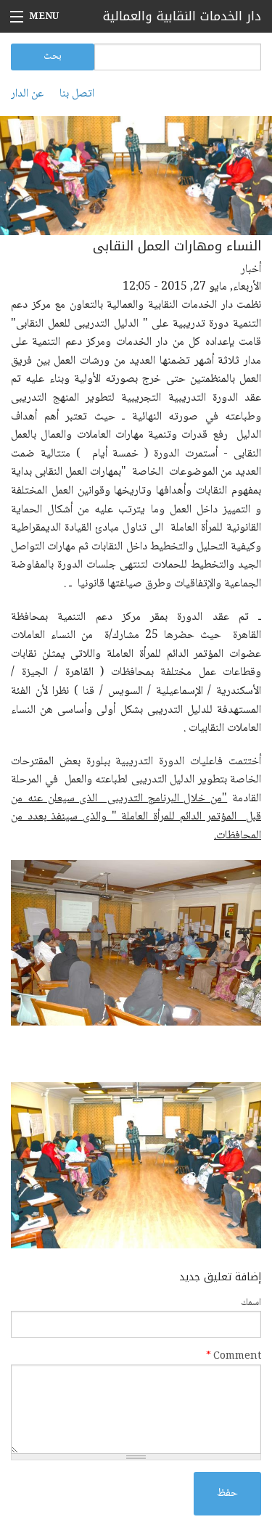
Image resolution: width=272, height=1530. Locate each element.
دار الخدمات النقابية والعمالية (182, 16)
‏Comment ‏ (233, 1357)
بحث (53, 56)
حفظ (227, 1493)
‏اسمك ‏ (250, 1303)
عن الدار (27, 94)
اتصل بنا (76, 94)
